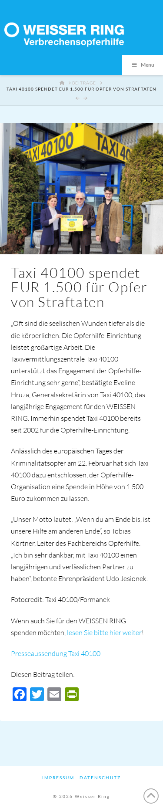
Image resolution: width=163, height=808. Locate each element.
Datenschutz (100, 777)
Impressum (58, 777)
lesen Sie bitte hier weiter (104, 632)
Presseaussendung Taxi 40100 (55, 653)
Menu (147, 64)
